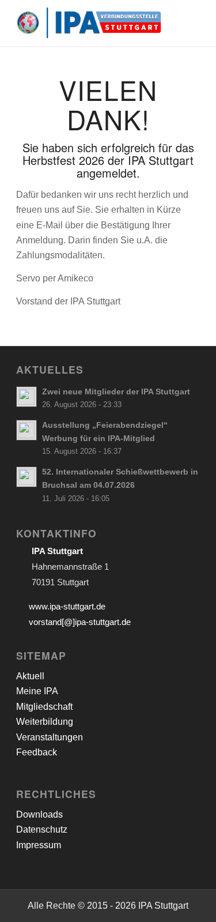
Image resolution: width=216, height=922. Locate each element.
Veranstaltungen (49, 737)
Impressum (38, 845)
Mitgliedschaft (44, 707)
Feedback (36, 752)
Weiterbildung (44, 722)
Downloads (39, 814)
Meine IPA (37, 691)
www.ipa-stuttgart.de (67, 606)
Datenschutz (41, 829)
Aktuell (30, 676)
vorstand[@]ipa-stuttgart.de (80, 622)
